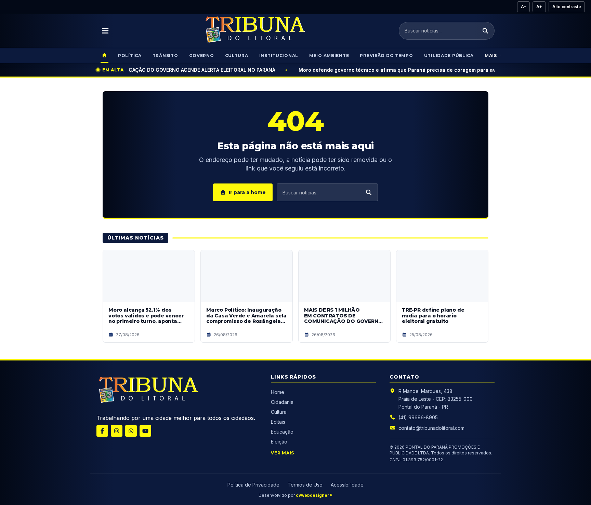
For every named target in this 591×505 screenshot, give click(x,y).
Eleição (279, 442)
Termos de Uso (305, 485)
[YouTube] (145, 431)
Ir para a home (247, 192)
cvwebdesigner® (314, 495)
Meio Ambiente (329, 55)
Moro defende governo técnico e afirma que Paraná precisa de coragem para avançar (327, 70)
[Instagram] (116, 431)
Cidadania (283, 402)
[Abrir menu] (105, 30)
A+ (539, 6)
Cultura (236, 55)
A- (523, 6)
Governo (201, 55)
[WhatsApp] (131, 431)
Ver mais (282, 452)
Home (277, 392)
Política (130, 55)
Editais (278, 422)
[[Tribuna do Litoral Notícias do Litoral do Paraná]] (147, 391)
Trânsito (165, 55)
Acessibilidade (347, 485)
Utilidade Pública (449, 55)
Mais (491, 55)
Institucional (278, 55)
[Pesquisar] (485, 30)
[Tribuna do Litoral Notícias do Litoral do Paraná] (254, 31)
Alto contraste (566, 6)
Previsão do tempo (386, 55)
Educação (282, 432)
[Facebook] (102, 431)
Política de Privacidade (253, 485)
